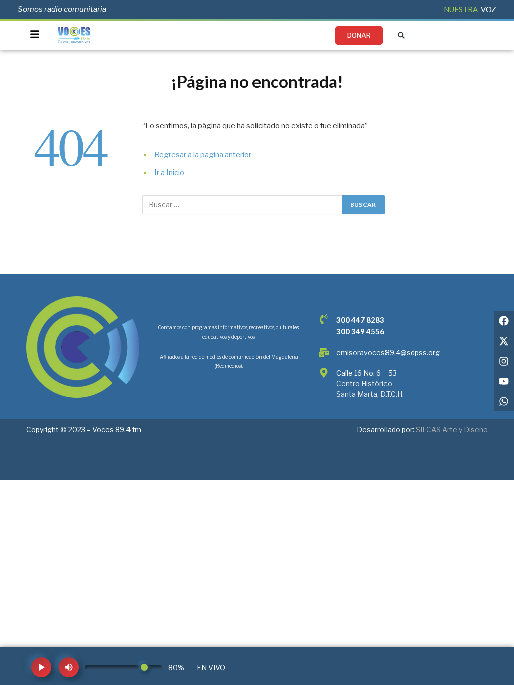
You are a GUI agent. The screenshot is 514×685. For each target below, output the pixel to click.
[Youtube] (504, 381)
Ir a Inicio (169, 172)
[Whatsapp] (504, 401)
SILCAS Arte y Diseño (452, 429)
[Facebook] (504, 321)
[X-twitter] (504, 341)
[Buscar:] (242, 204)
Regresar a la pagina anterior (202, 154)
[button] (401, 35)
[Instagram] (504, 361)
